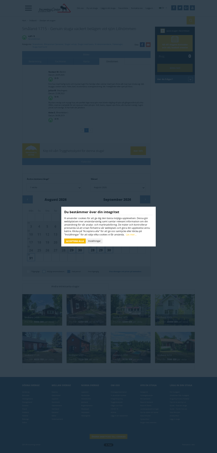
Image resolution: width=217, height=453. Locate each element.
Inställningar (94, 241)
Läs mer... (131, 234)
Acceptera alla (75, 241)
